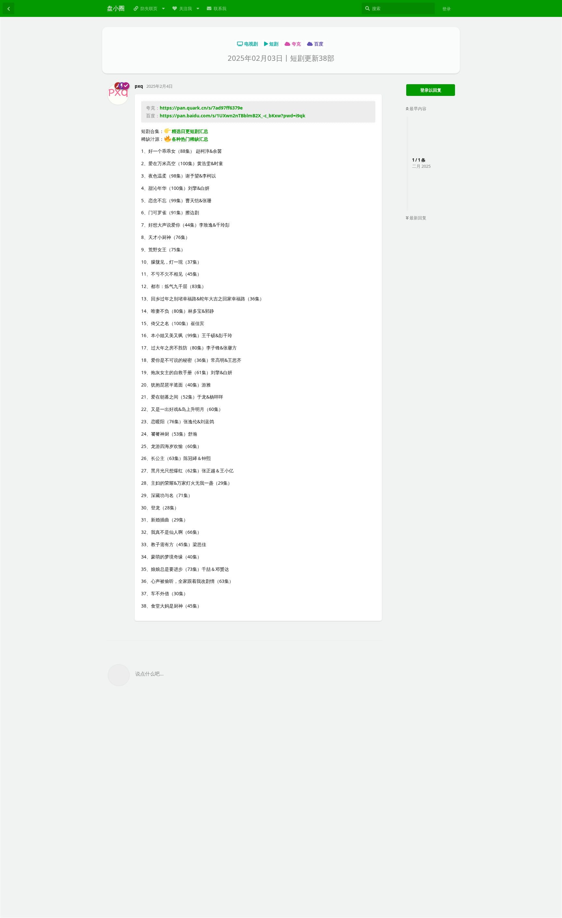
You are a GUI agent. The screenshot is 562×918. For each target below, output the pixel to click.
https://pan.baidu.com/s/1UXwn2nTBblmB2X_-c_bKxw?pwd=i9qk (232, 115)
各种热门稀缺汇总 (190, 139)
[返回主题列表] (8, 8)
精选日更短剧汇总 (190, 131)
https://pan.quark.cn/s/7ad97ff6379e (201, 108)
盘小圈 (116, 8)
